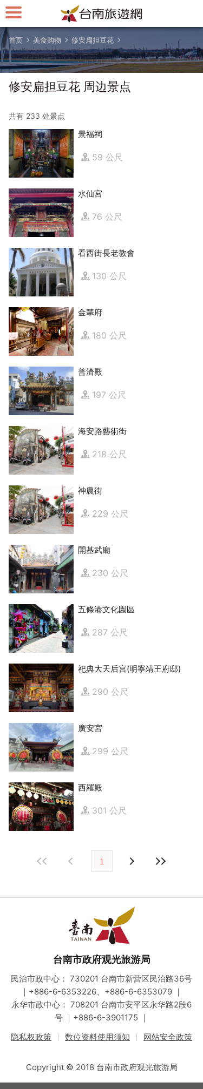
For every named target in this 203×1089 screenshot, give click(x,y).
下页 (72, 861)
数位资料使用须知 (97, 1037)
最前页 (43, 861)
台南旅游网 (102, 13)
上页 (131, 861)
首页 (16, 40)
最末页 (161, 861)
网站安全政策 (167, 1037)
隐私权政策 (31, 1037)
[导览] (13, 12)
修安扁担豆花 (92, 40)
